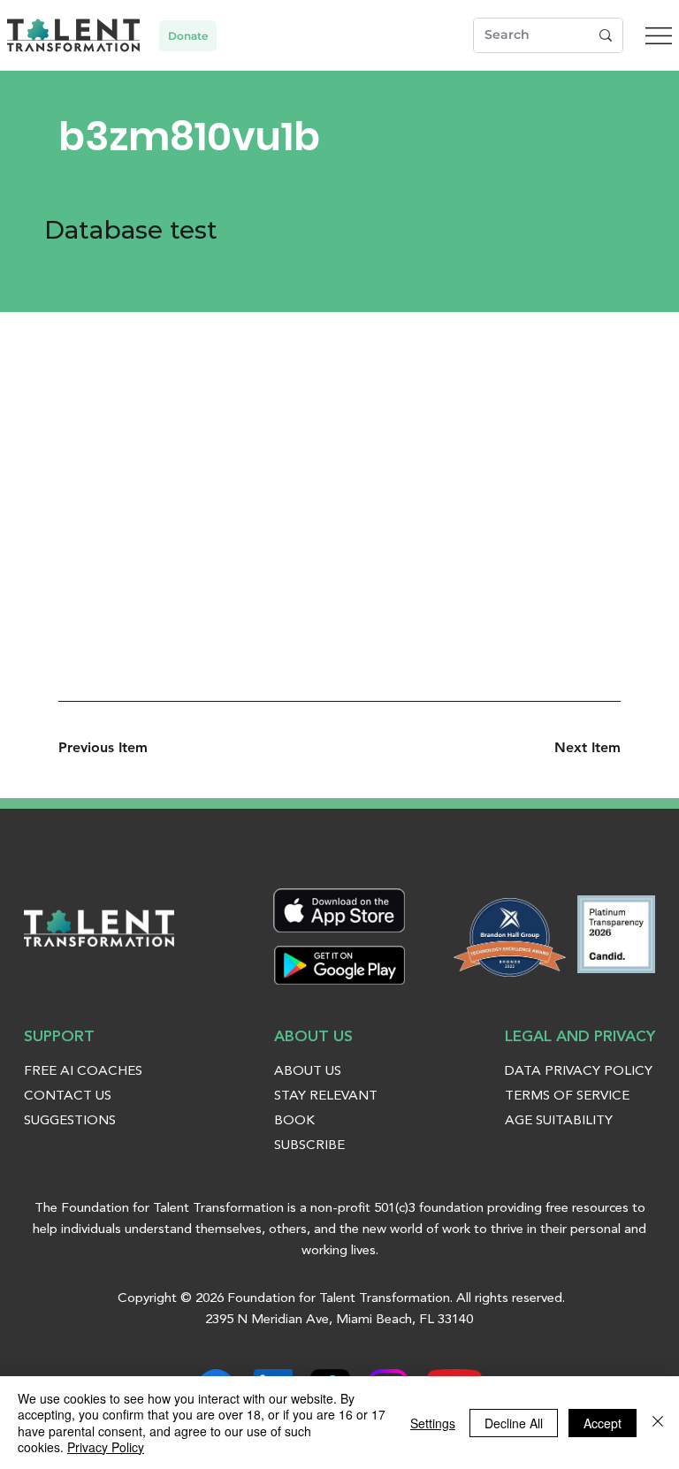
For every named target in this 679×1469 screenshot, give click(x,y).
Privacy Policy (105, 1447)
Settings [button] (432, 1423)
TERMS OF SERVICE (567, 1096)
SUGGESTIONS (70, 1121)
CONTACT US (67, 1096)
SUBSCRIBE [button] (309, 1146)
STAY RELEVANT (326, 1096)
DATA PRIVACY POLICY (578, 1071)
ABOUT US (307, 1071)
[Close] (657, 1422)
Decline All (513, 1423)
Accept (603, 1423)
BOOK (294, 1121)
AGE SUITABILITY (559, 1121)
